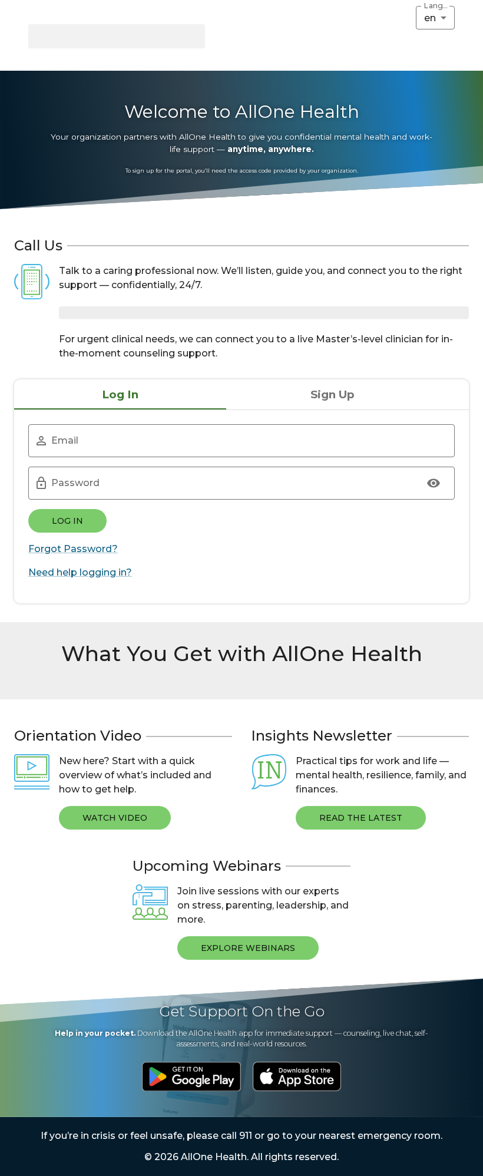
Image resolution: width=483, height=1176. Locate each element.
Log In (67, 521)
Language (436, 6)
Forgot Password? (73, 548)
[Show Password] (433, 483)
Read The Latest (360, 817)
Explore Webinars (248, 948)
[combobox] (435, 17)
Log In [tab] (120, 394)
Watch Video (114, 817)
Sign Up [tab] (332, 394)
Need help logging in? (80, 572)
